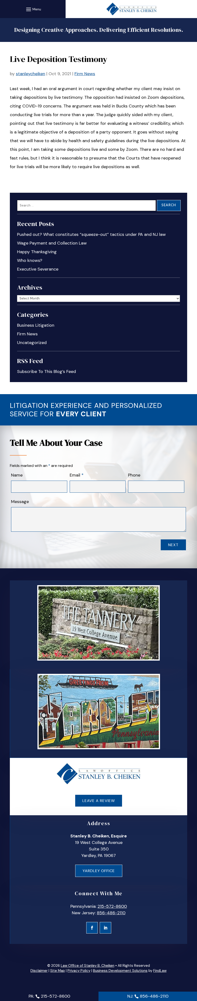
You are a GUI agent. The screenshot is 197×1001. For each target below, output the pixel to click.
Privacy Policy (79, 970)
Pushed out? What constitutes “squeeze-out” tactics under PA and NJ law (91, 234)
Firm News (84, 74)
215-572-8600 (112, 906)
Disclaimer (39, 970)
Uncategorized (32, 342)
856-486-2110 (111, 913)
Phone (134, 475)
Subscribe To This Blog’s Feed (46, 371)
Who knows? (29, 260)
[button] (33, 9)
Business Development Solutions (120, 970)
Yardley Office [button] (99, 870)
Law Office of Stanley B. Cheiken (87, 965)
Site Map (57, 970)
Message (20, 501)
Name (17, 475)
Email (77, 475)
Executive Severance (37, 269)
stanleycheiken (30, 74)
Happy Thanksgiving (37, 252)
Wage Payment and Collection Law (52, 243)
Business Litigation (35, 325)
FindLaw (159, 970)
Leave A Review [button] (98, 800)
